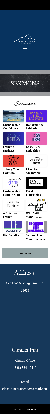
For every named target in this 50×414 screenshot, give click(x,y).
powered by (25, 409)
